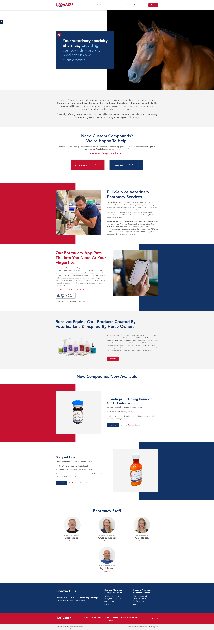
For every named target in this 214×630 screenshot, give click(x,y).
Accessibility (68, 628)
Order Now (113, 425)
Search (73, 628)
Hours (107, 604)
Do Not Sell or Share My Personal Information (73, 626)
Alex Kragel (72, 537)
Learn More (113, 358)
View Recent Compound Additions (106, 153)
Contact (153, 5)
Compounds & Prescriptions (135, 5)
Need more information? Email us (130, 425)
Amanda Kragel (107, 537)
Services (90, 5)
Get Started (96, 165)
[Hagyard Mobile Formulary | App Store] (65, 295)
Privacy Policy (59, 626)
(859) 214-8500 (138, 601)
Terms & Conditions (60, 628)
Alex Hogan (142, 537)
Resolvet (118, 5)
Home (86, 617)
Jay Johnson (107, 568)
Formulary (108, 5)
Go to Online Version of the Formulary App (69, 290)
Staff (98, 5)
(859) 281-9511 (110, 601)
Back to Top (78, 628)
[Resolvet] (78, 347)
